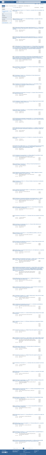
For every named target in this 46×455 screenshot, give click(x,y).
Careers (35, 452)
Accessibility (35, 451)
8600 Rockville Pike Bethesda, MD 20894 (15, 451)
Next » (21, 7)
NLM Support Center (36, 450)
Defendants (3, 15)
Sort (37, 7)
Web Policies (25, 450)
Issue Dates (3, 19)
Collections (3, 9)
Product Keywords (4, 17)
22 (30, 448)
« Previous (14, 7)
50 (41, 7)
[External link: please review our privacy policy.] (2, 452)
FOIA (24, 451)
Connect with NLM (4, 450)
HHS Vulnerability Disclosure (26, 452)
